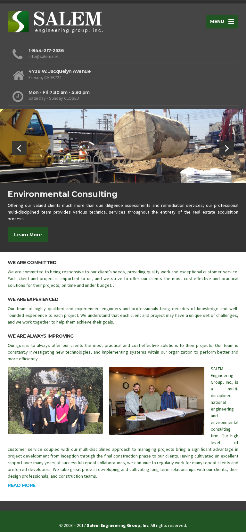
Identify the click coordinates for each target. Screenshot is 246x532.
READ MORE (22, 485)
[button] (19, 148)
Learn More (28, 235)
